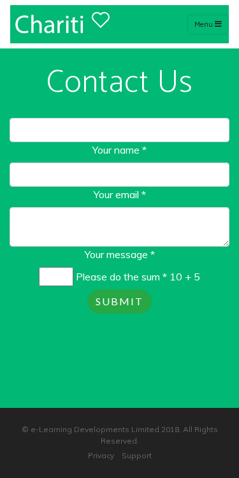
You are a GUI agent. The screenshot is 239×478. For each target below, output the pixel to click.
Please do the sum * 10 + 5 (138, 276)
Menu (204, 24)
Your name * (119, 149)
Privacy (101, 455)
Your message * (120, 254)
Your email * (120, 194)
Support (137, 455)
